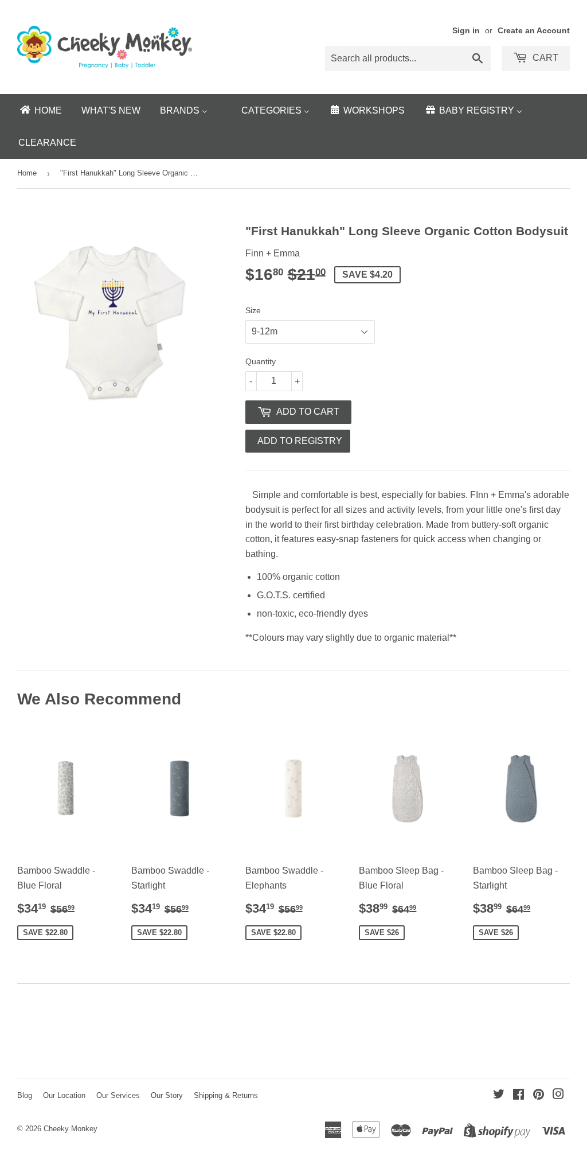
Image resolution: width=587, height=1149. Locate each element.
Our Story (167, 1095)
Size (253, 310)
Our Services (118, 1095)
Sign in (466, 30)
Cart (544, 58)
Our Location (64, 1095)
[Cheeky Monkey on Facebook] (518, 1095)
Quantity (260, 361)
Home (27, 173)
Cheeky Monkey (70, 1128)
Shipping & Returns (226, 1095)
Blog (24, 1095)
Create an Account (534, 30)
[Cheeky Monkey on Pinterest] (539, 1095)
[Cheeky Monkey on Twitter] (498, 1095)
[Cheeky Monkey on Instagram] (558, 1095)
